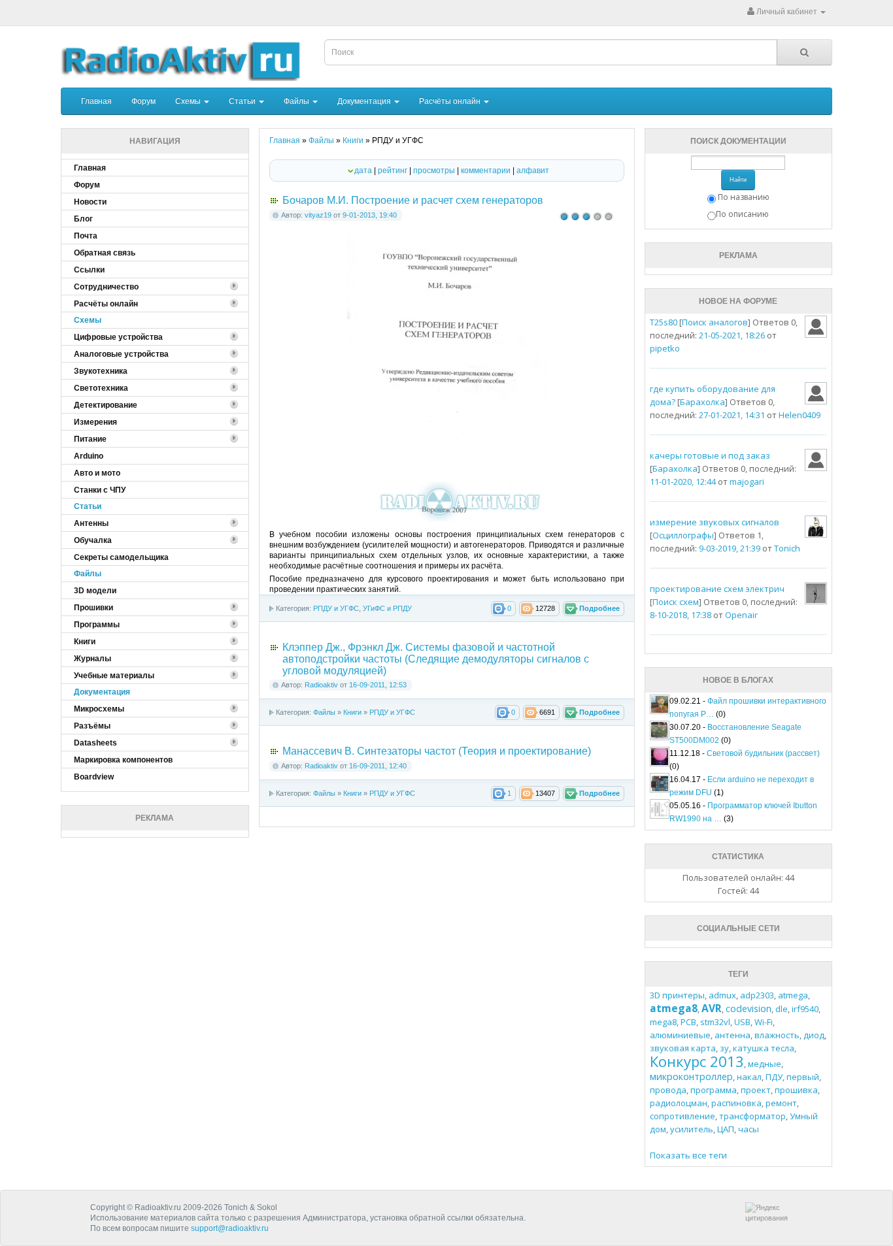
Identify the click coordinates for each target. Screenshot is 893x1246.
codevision (748, 1008)
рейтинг (392, 170)
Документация (365, 101)
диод (813, 1035)
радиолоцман (678, 1103)
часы (748, 1129)
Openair (741, 615)
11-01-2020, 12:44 (683, 481)
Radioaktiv (321, 685)
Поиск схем (675, 602)
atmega (793, 995)
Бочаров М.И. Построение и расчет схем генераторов (412, 200)
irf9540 (805, 1009)
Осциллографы (683, 535)
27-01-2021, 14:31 (732, 415)
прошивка (796, 1090)
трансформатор (752, 1116)
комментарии (486, 170)
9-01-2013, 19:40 (370, 215)
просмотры (434, 170)
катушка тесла (763, 1048)
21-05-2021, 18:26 (732, 335)
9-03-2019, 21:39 (729, 548)
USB (742, 1022)
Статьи (243, 101)
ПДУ (774, 1077)
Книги (352, 712)
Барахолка (702, 402)
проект (756, 1090)
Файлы (297, 101)
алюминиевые (680, 1035)
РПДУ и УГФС (336, 608)
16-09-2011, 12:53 (378, 685)
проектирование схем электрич (717, 589)
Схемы (189, 101)
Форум (143, 101)
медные (764, 1064)
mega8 (663, 1022)
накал (749, 1077)
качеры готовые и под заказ (710, 455)
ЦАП (725, 1129)
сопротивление (682, 1116)
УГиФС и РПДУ (387, 608)
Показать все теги (688, 1155)
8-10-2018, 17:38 (680, 615)
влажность (777, 1035)
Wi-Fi (763, 1022)
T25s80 (663, 322)
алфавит (532, 170)
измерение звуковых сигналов (714, 522)
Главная (96, 101)
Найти (738, 179)
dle (781, 1009)
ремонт (781, 1103)
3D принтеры (677, 995)
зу (724, 1048)
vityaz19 (318, 215)
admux (722, 995)
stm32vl (715, 1022)
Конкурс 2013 (697, 1061)
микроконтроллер (691, 1076)
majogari (747, 481)
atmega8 (674, 1008)
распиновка (736, 1103)
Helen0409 (799, 415)
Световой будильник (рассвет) (763, 753)
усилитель (691, 1129)
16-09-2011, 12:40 (378, 766)
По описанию (742, 214)
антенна (732, 1035)
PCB (688, 1022)
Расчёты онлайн (450, 101)
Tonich (787, 548)
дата (363, 170)
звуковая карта (683, 1048)
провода (668, 1090)
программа (713, 1090)
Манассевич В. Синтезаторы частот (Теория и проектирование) (436, 751)
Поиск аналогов (715, 322)
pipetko (665, 348)
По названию (743, 197)
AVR (711, 1008)
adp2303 (757, 995)
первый (802, 1077)
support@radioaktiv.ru (230, 1228)
